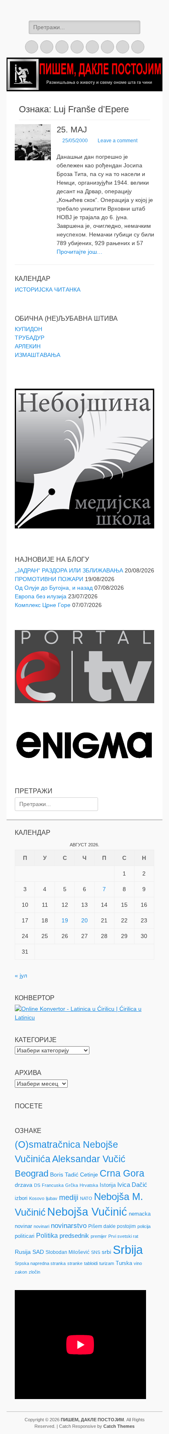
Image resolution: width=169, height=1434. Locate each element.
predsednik (74, 1235)
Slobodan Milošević (67, 1252)
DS (37, 1185)
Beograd (31, 1173)
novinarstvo (69, 1226)
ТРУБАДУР (29, 337)
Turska (124, 1263)
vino (138, 1263)
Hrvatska (89, 1185)
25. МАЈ (72, 129)
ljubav (51, 1198)
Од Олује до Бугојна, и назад (54, 587)
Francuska (53, 1185)
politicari (24, 1236)
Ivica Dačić (132, 1184)
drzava (23, 1184)
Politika (47, 1235)
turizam (106, 1263)
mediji (68, 1197)
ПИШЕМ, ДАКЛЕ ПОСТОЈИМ (92, 1419)
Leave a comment (117, 141)
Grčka (71, 1185)
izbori (21, 1198)
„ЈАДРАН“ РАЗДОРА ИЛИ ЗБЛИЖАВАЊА (69, 570)
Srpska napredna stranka (40, 1263)
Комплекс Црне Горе (43, 605)
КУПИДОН (28, 329)
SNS (95, 1252)
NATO (86, 1198)
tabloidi (91, 1263)
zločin (34, 1272)
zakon (21, 1272)
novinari (41, 1226)
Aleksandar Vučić (89, 1159)
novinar (23, 1226)
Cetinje (89, 1174)
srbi (106, 1252)
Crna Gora (122, 1173)
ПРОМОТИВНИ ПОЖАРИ (49, 579)
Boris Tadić (64, 1174)
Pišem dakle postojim (112, 1226)
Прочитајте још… (80, 251)
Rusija (23, 1252)
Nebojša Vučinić (87, 1212)
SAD (38, 1252)
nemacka (140, 1214)
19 (65, 920)
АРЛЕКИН (28, 346)
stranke (74, 1263)
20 (84, 920)
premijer (99, 1236)
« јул (21, 975)
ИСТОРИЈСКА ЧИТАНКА (47, 289)
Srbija (128, 1249)
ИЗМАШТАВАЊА (37, 355)
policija (144, 1226)
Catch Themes (119, 1426)
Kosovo (36, 1198)
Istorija (108, 1185)
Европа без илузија (40, 596)
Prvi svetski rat (123, 1236)
